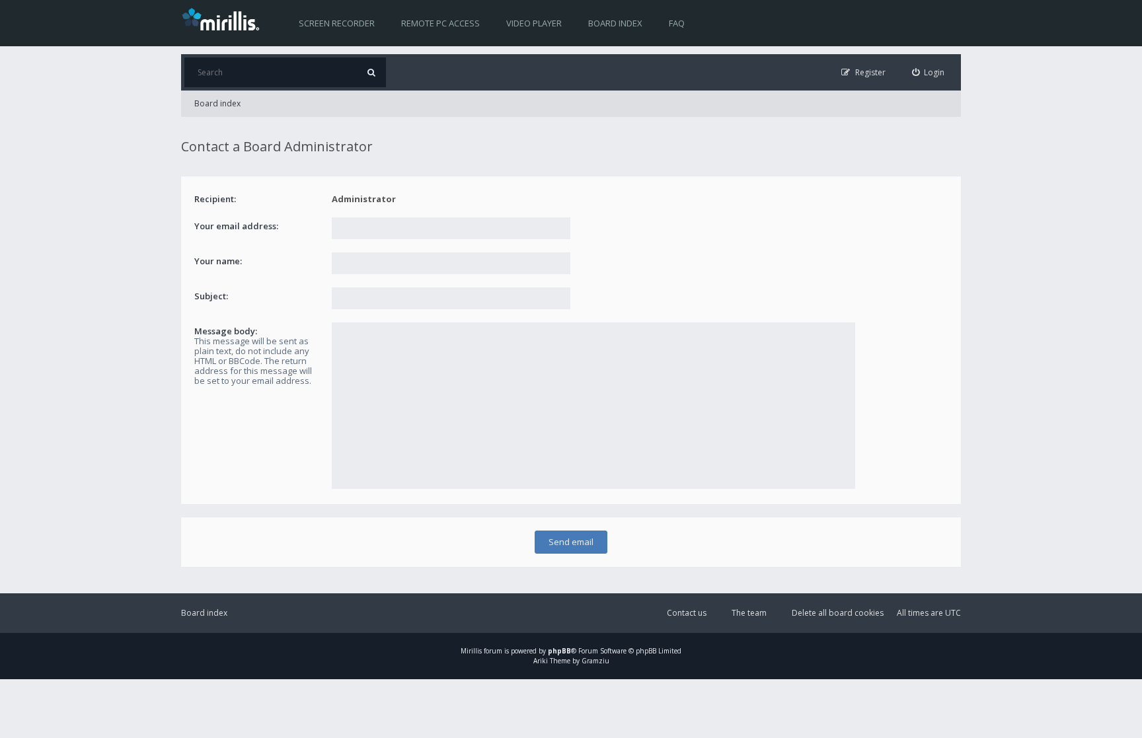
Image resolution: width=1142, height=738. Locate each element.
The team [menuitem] (749, 612)
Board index (615, 23)
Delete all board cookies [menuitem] (838, 612)
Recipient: (215, 199)
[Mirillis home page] (223, 18)
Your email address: (236, 226)
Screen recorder (337, 23)
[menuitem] (928, 72)
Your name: (218, 261)
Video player (534, 23)
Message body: (225, 331)
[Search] (371, 72)
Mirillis (471, 650)
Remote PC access (440, 23)
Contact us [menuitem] (686, 612)
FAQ (677, 23)
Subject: (211, 296)
